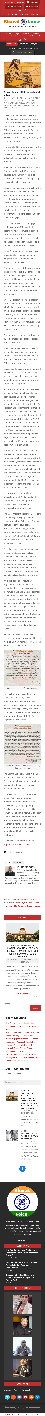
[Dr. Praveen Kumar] (10, 867)
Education (12, 1258)
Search (7, 1004)
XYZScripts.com (35, 1414)
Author (7, 863)
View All (37, 997)
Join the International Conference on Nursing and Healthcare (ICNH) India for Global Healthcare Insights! (22, 1057)
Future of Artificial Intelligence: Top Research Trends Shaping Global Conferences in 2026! (20, 1048)
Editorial (25, 962)
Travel (11, 1270)
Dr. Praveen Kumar (26, 866)
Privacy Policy (10, 1407)
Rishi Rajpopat (10, 108)
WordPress (26, 1409)
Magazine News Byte (33, 1407)
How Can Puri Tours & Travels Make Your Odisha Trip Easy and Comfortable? (21, 1265)
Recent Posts (18, 863)
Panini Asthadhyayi (31, 105)
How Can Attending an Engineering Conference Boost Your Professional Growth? (21, 1026)
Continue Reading (22, 994)
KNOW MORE (22, 1240)
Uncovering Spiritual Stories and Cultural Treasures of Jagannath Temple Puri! (20, 1277)
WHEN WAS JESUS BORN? (27, 900)
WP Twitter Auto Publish (12, 1414)
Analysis (20, 101)
